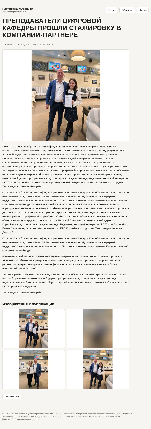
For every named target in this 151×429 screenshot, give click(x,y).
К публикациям (11, 396)
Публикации (127, 10)
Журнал (143, 10)
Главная (112, 10)
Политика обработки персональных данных (20, 419)
